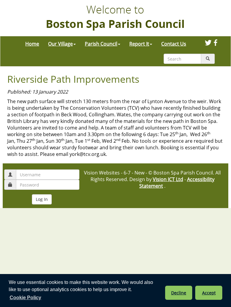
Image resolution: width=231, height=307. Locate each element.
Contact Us (173, 43)
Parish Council (101, 43)
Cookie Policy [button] (25, 297)
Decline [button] (178, 293)
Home (32, 43)
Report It (139, 43)
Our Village (60, 43)
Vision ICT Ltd (168, 179)
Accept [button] (209, 293)
